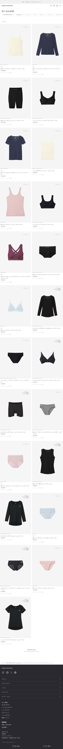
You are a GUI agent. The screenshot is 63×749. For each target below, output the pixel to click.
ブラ (35, 14)
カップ (41, 14)
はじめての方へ (6, 704)
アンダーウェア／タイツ (28, 663)
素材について (5, 717)
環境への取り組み (6, 724)
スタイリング (5, 712)
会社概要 (4, 727)
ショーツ (50, 14)
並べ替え (48, 746)
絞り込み (17, 746)
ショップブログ (6, 715)
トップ (2, 663)
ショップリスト (6, 710)
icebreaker (19, 14)
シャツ (27, 14)
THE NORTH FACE (7, 14)
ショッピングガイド (7, 707)
